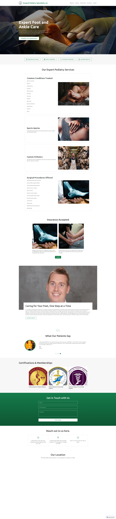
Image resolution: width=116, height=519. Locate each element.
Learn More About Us (85, 59)
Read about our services (33, 59)
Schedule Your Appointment (29, 38)
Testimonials (83, 2)
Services (77, 2)
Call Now (58, 257)
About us (72, 2)
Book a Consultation (50, 59)
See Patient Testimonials (67, 59)
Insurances (89, 2)
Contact (95, 2)
